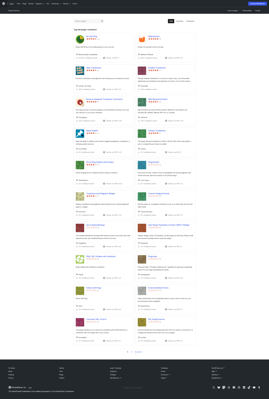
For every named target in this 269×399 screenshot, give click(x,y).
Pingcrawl (152, 256)
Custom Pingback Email (158, 193)
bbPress (215, 375)
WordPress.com (218, 368)
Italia (30, 388)
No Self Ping (91, 36)
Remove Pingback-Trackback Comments (104, 99)
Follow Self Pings (93, 288)
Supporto (113, 371)
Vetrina (61, 368)
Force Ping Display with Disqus (100, 162)
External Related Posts (158, 288)
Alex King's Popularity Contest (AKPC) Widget (168, 225)
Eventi (163, 371)
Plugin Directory (14, 10)
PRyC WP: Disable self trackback (101, 256)
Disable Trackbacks (157, 68)
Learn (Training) (115, 368)
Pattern (61, 378)
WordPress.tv (115, 378)
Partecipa (164, 368)
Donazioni (165, 375)
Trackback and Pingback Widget (100, 193)
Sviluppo (113, 375)
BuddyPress (217, 378)
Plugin (61, 375)
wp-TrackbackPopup (95, 225)
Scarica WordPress (257, 4)
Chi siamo (11, 368)
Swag (164, 378)
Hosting (11, 375)
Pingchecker (153, 162)
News (10, 371)
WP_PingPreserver (156, 319)
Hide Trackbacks (93, 68)
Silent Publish (92, 131)
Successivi (138, 352)
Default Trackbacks (157, 131)
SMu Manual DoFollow (157, 99)
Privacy (11, 378)
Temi (61, 371)
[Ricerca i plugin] (102, 21)
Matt (214, 371)
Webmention (154, 36)
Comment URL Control (96, 319)
